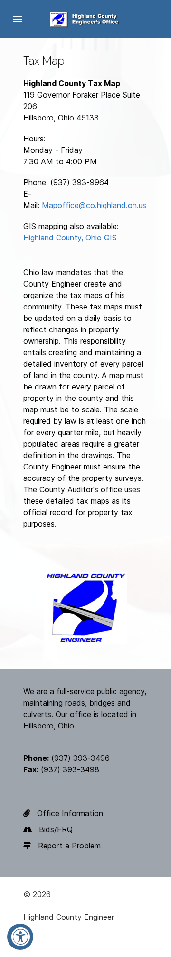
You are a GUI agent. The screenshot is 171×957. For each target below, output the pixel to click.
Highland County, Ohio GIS (70, 237)
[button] (17, 19)
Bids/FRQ (56, 829)
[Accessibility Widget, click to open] (20, 937)
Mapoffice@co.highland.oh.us (94, 205)
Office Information (70, 813)
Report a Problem (69, 845)
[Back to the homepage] (85, 19)
